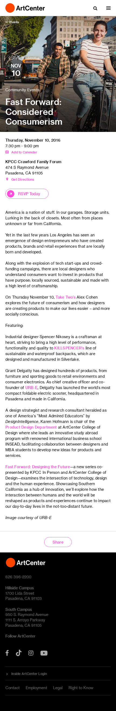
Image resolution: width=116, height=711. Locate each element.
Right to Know (81, 687)
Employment (36, 687)
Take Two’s (66, 297)
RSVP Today (29, 193)
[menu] (108, 8)
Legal (58, 687)
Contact (12, 687)
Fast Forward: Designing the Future (37, 466)
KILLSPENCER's (69, 348)
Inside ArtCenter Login (29, 673)
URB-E (31, 387)
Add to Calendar (24, 152)
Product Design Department (31, 427)
